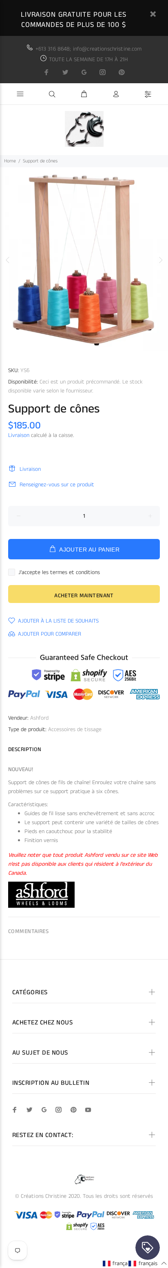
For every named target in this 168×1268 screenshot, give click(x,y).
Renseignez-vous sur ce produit (57, 485)
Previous (7, 260)
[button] (122, 1263)
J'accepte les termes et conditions (59, 572)
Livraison (18, 435)
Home (10, 160)
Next (160, 260)
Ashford (39, 718)
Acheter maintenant (84, 596)
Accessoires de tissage (75, 729)
